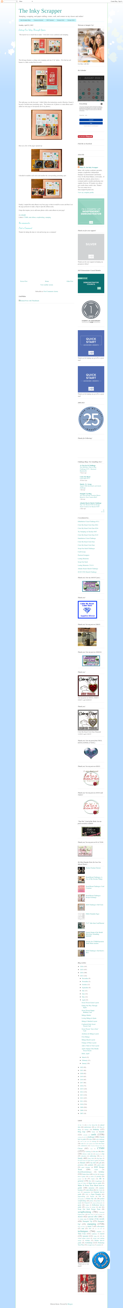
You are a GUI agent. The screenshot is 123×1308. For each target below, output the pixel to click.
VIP (101, 1236)
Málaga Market (86, 1015)
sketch (80, 1216)
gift (100, 1163)
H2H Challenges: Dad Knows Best (95, 951)
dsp (103, 1154)
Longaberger (98, 1181)
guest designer (85, 1167)
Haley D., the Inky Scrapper (89, 167)
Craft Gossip (82, 552)
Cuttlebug (88, 1151)
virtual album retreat (84, 1238)
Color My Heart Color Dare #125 (88, 535)
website (87, 1240)
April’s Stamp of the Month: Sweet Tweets (90, 1049)
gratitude (90, 1165)
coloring (94, 1141)
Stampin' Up (87, 1221)
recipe (87, 1205)
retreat (93, 1207)
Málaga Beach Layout (88, 1040)
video (95, 1236)
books (93, 1132)
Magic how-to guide (95, 1183)
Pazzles (92, 1196)
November (85, 981)
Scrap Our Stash (83, 562)
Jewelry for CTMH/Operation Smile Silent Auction (95, 942)
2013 (82, 1095)
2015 (82, 1089)
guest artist (100, 1165)
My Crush (99, 1190)
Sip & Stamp (99, 1214)
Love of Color (82, 1183)
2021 (82, 1070)
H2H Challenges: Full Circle (94, 905)
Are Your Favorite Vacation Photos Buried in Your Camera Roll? (90, 496)
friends (82, 1162)
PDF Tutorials (50, 20)
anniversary (87, 1127)
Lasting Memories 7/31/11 (86, 565)
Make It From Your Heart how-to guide (91, 1186)
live (90, 1181)
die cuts (95, 1151)
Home (47, 281)
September (85, 988)
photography (81, 1199)
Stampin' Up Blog (85, 493)
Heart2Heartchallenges (85, 1172)
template (99, 1231)
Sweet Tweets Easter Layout (90, 1003)
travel (102, 1233)
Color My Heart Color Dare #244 (88, 528)
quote (79, 1205)
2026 (82, 966)
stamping (48, 217)
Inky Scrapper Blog (25, 20)
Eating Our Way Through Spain (89, 1006)
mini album (32, 217)
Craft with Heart (99, 1143)
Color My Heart (85, 477)
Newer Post (23, 281)
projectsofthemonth (97, 1203)
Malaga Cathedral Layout (89, 1021)
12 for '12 (81, 1125)
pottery (91, 1201)
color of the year (84, 1141)
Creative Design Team (96, 1146)
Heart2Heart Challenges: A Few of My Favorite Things (94, 878)
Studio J (90, 1226)
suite (82, 1228)
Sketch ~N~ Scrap (85, 484)
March (84, 1057)
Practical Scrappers (83, 555)
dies (102, 1151)
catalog (79, 1137)
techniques (83, 1231)
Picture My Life (91, 1198)
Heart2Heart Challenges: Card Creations (95, 887)
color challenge (100, 1139)
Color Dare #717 (85, 478)
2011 (82, 1101)
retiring (87, 1207)
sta (103, 1217)
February (85, 1060)
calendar (85, 1135)
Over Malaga (86, 1037)
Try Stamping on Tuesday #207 (87, 532)
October (84, 984)
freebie (102, 1160)
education (83, 1156)
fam (101, 1156)
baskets (87, 1129)
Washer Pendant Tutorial (93, 868)
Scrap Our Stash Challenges (86, 548)
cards (93, 1134)
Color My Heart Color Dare (86, 542)
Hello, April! (85, 1053)
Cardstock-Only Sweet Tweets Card (88, 1025)
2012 (82, 1098)
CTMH (26, 217)
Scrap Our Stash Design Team (89, 1209)
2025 (82, 969)
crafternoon (84, 1146)
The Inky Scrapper (40, 11)
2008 (82, 1110)
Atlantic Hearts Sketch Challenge (90, 503)
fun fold (93, 1163)
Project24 (87, 1203)
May (83, 997)
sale (100, 1207)
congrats (101, 1141)
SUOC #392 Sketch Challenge (87, 572)
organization (86, 1192)
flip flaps (99, 1158)
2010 (82, 1104)
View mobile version (46, 285)
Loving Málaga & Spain (89, 1018)
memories (91, 1188)
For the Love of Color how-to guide (88, 1160)
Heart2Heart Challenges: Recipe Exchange (93, 896)
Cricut (80, 1148)
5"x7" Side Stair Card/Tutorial (95, 923)
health (96, 1169)
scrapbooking (40, 217)
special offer (92, 1216)
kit (85, 1179)
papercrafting (81, 1196)
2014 (82, 1092)
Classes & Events (38, 20)
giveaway (81, 1165)
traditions (94, 1234)
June (83, 994)
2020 (82, 1073)
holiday (101, 1172)
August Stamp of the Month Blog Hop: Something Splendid (94, 934)
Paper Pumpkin (96, 1194)
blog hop (81, 1131)
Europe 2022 (71, 20)
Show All (102, 510)
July (83, 991)
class (90, 1139)
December (85, 978)
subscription (100, 1226)
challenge (90, 1137)
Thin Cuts (82, 1233)
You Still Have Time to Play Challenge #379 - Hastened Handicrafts (88, 469)
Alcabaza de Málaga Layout (90, 1034)
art (95, 1127)
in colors (91, 1176)
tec (96, 1228)
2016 (82, 1086)
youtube (99, 1245)
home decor (86, 1174)
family (80, 1158)
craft (82, 1143)
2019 (82, 1076)
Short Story (91, 1214)
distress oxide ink (88, 1154)
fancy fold (91, 1158)
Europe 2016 (60, 20)
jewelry (99, 1176)
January (84, 1063)
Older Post (70, 281)
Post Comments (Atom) (51, 291)
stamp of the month (96, 1219)
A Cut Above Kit (92, 1125)
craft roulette (89, 1143)
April (84, 1000)
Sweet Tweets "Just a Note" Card (90, 1030)
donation (98, 1154)
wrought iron (90, 1245)
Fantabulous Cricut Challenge (87, 538)
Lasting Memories (83, 558)
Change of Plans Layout (89, 1043)
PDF (100, 1196)
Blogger (70, 1304)
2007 (82, 1113)
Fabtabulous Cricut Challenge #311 (88, 521)
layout (93, 1179)
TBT (90, 1228)
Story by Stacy (81, 1226)
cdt (84, 1137)
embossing (93, 1156)
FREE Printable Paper (92, 914)
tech (101, 1228)
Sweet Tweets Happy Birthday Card (88, 1011)
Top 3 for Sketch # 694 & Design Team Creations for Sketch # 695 (90, 506)
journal (79, 1179)
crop (91, 1148)
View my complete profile (86, 192)
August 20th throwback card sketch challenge (90, 487)
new (79, 1192)
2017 (82, 1083)
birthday (96, 1129)
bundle (101, 1131)
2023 (82, 976)
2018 (82, 1079)
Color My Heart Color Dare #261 (88, 525)
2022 (82, 1067)
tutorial (85, 1236)
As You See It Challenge (88, 465)
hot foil (95, 1174)
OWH (86, 1194)
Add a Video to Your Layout (90, 1046)
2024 (82, 973)
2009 (82, 1107)
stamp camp (83, 1219)
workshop (88, 1242)
